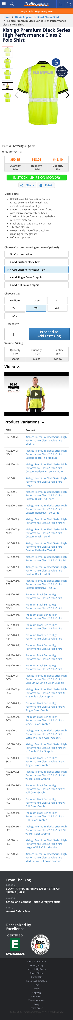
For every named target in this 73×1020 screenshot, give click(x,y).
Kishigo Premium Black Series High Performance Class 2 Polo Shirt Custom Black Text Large (46, 495)
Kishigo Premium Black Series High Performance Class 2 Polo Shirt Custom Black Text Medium (46, 454)
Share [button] (30, 185)
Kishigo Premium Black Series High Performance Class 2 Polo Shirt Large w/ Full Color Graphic (46, 843)
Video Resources (36, 1000)
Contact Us (36, 976)
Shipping (36, 992)
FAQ (37, 984)
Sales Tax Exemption (36, 980)
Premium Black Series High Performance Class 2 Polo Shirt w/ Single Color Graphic (45, 706)
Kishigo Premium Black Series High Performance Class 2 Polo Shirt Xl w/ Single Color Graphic (46, 693)
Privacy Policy (36, 965)
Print (48, 185)
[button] (67, 95)
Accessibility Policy (36, 969)
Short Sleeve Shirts (48, 17)
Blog (36, 1004)
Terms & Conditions (36, 961)
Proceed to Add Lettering (49, 333)
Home (6, 17)
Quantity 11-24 (36, 167)
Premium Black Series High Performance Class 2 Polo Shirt (44, 596)
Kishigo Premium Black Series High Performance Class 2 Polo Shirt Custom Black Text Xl (46, 533)
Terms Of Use (36, 973)
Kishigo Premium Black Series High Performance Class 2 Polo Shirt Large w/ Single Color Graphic (46, 734)
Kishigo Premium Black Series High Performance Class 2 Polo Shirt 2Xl (46, 558)
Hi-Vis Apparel (23, 17)
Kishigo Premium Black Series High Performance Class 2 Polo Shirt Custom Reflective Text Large (46, 509)
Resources (36, 996)
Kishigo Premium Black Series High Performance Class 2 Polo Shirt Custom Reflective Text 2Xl (46, 584)
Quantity (13, 323)
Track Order (37, 1007)
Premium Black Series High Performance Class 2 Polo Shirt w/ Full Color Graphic (45, 789)
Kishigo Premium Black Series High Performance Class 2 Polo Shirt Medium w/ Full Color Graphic (46, 857)
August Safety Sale (18, 911)
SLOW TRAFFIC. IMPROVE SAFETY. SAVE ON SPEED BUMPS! (33, 890)
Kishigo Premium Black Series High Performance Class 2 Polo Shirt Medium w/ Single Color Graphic (46, 679)
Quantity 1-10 (15, 167)
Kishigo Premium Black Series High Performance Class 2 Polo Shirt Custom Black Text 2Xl (46, 570)
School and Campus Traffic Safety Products (33, 901)
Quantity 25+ (57, 167)
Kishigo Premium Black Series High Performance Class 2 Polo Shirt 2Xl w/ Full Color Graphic (46, 830)
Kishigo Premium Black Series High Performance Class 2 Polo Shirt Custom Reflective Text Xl (46, 546)
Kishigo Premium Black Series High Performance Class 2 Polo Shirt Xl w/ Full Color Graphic (46, 775)
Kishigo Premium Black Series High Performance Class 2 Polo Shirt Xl (46, 520)
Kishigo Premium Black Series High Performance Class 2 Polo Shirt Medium (46, 440)
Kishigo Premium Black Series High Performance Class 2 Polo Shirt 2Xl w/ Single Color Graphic (46, 747)
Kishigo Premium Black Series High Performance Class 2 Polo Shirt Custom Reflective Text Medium (46, 468)
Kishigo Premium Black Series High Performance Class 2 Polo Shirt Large (46, 481)
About (37, 988)
